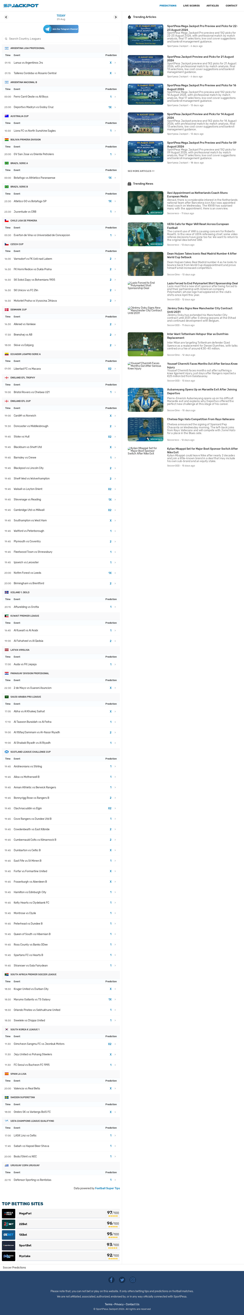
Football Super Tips (107, 1188)
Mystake (24, 1256)
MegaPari (25, 1213)
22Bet (23, 1224)
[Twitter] (122, 1279)
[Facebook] (111, 1279)
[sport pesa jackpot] (21, 5)
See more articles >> (141, 171)
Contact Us (132, 1304)
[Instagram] (133, 1279)
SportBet (25, 1245)
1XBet (23, 1234)
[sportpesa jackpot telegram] (61, 29)
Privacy (119, 1304)
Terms (108, 1304)
